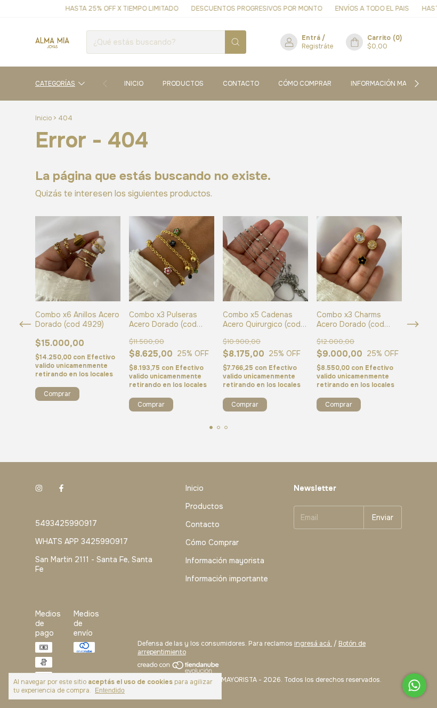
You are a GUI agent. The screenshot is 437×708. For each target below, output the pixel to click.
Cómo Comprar (304, 83)
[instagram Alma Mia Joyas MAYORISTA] (39, 488)
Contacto (241, 83)
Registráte (317, 46)
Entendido (110, 690)
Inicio (133, 83)
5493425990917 (66, 523)
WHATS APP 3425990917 (81, 541)
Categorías (55, 83)
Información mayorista (392, 83)
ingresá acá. (313, 643)
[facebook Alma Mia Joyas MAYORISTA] (61, 488)
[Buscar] (235, 42)
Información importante (226, 578)
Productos (183, 83)
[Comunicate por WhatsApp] (414, 685)
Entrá (311, 38)
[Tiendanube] (178, 671)
